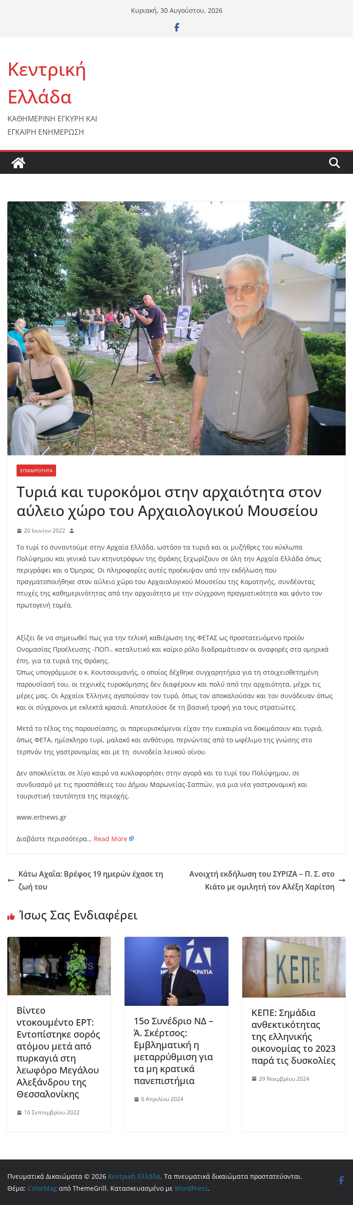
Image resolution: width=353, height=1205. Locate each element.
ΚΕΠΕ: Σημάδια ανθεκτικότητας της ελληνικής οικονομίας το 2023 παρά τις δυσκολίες (293, 1036)
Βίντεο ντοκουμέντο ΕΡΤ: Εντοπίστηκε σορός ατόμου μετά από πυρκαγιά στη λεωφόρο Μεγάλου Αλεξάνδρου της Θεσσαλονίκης (58, 1052)
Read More (110, 838)
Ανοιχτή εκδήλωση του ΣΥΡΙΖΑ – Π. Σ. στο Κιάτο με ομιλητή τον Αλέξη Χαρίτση (262, 880)
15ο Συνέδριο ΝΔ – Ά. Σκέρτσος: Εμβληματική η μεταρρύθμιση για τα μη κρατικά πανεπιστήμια (173, 1051)
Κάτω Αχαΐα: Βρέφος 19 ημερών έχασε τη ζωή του (90, 880)
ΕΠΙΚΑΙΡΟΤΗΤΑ (36, 470)
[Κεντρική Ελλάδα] (18, 163)
